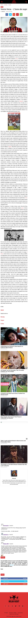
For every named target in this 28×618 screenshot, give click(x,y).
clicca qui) (11, 564)
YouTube (2, 323)
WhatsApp (3, 316)
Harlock (3, 11)
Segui (25, 581)
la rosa (16, 58)
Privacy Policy (20, 612)
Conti (26, 197)
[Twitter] (15, 606)
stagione (10, 146)
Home (2, 4)
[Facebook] (5, 606)
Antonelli (21, 101)
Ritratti (10, 4)
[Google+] (9, 606)
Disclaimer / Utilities (12, 612)
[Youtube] (22, 606)
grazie (22, 208)
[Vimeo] (19, 606)
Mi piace (24, 578)
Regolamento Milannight (14, 614)
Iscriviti (24, 583)
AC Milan (5, 4)
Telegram (2, 320)
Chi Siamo (6, 612)
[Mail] (12, 606)
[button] (26, 2)
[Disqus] (14, 505)
